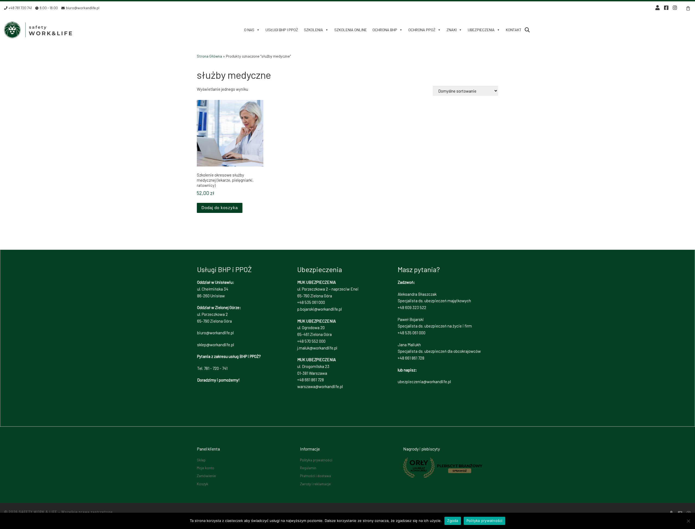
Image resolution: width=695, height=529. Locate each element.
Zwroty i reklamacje (315, 483)
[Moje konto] (657, 8)
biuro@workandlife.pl (215, 332)
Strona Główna (209, 56)
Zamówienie (206, 475)
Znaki (452, 29)
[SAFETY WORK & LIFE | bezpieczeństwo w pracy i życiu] (38, 28)
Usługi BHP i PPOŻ (282, 29)
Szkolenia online (350, 29)
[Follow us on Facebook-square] (666, 8)
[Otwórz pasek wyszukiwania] (527, 29)
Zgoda (452, 520)
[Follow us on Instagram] (675, 8)
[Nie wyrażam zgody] (688, 521)
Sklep (201, 460)
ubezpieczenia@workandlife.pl (424, 381)
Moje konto (205, 467)
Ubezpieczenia (481, 29)
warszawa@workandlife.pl (320, 386)
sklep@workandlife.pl (215, 344)
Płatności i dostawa (315, 475)
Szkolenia (313, 29)
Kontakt (514, 29)
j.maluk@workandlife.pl (317, 347)
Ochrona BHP (384, 29)
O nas (249, 29)
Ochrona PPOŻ (421, 29)
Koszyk (202, 483)
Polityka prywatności (316, 460)
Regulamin (308, 467)
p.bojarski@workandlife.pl (319, 309)
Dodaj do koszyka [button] (219, 207)
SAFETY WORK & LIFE (38, 512)
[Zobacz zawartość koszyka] (688, 7)
